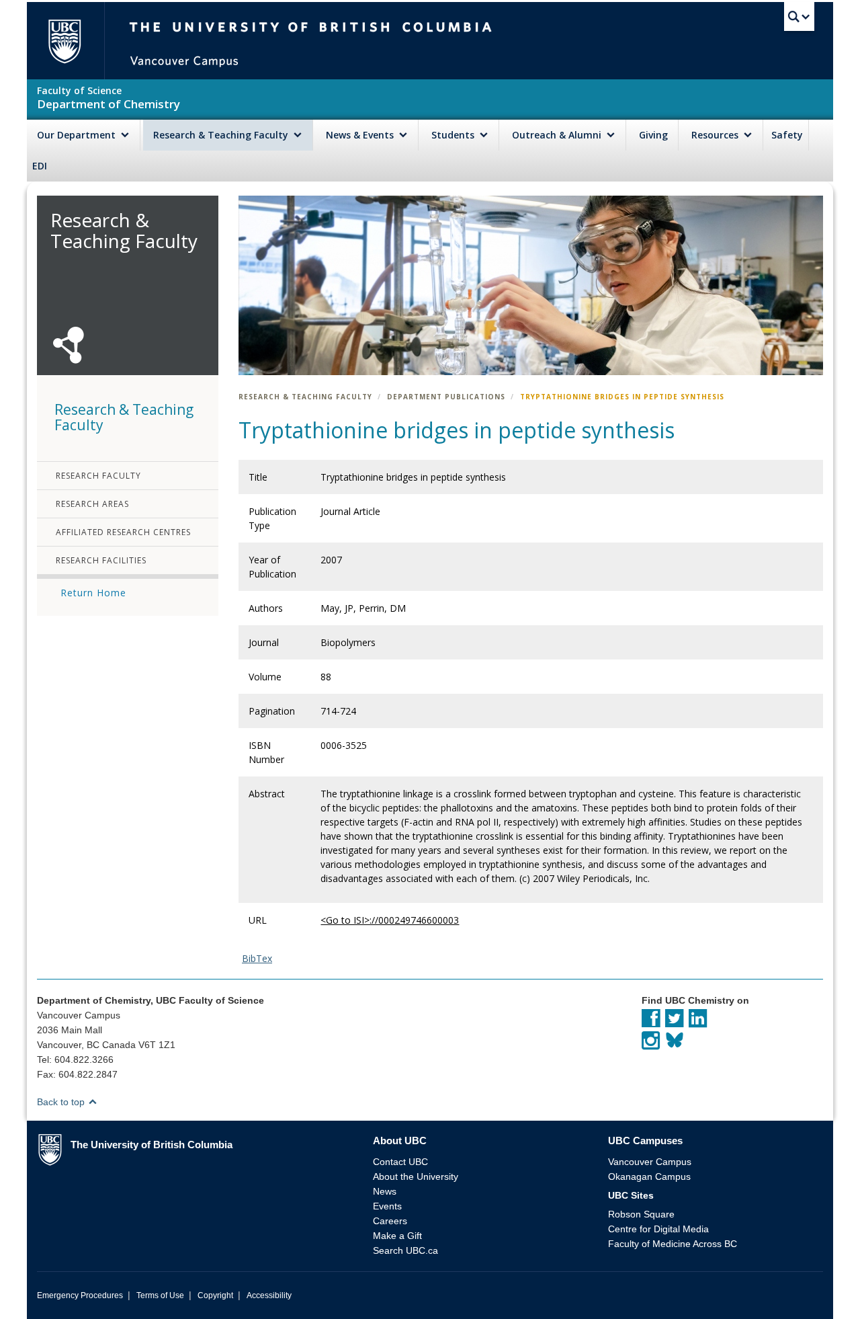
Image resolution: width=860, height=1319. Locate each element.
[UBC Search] (799, 17)
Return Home (93, 592)
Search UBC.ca (405, 1250)
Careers (390, 1220)
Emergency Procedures (80, 1295)
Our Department (77, 134)
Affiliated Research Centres (123, 532)
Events (387, 1206)
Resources (716, 134)
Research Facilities (101, 560)
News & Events (361, 134)
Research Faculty (98, 475)
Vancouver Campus (649, 1161)
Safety (787, 134)
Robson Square (641, 1214)
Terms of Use (160, 1295)
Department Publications (446, 396)
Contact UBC (400, 1161)
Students (454, 134)
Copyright (215, 1295)
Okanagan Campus (649, 1176)
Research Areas (92, 504)
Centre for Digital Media (658, 1229)
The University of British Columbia (64, 40)
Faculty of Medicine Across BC (672, 1243)
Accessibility (269, 1295)
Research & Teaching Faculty (222, 134)
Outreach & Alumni (558, 134)
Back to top (62, 1101)
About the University (415, 1176)
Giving (653, 134)
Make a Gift (397, 1235)
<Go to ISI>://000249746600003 (389, 920)
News (384, 1191)
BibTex (257, 958)
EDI (39, 165)
